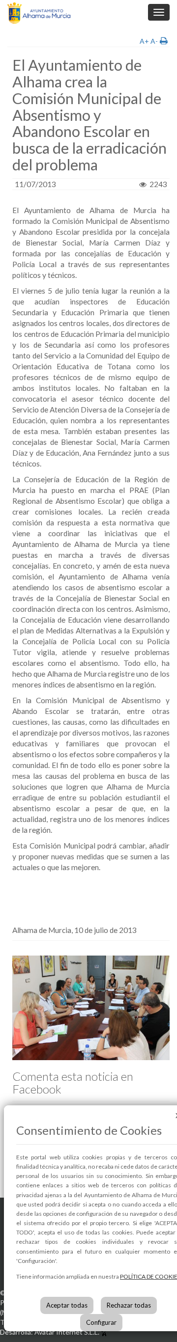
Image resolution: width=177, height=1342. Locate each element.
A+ (144, 41)
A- (154, 41)
